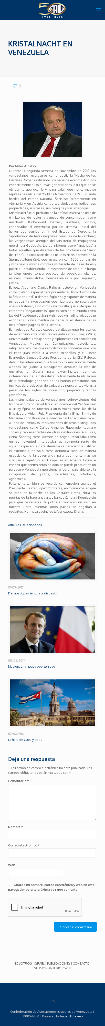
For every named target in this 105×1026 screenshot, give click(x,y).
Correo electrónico (24, 845)
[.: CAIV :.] (52, 9)
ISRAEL (39, 963)
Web (11, 865)
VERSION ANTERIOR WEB (52, 968)
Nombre (15, 827)
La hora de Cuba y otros (25, 740)
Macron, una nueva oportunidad (31, 666)
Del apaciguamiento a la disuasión (33, 593)
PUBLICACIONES (58, 963)
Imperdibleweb (71, 1016)
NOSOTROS (23, 963)
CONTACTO (81, 963)
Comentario (18, 781)
